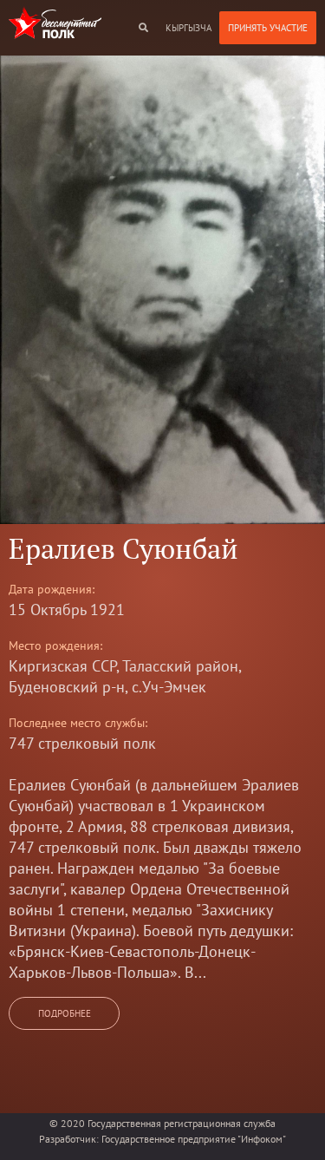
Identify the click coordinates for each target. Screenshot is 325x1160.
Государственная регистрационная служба (182, 1123)
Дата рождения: (51, 589)
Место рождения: (55, 645)
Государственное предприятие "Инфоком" (193, 1138)
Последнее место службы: (78, 723)
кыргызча (188, 28)
